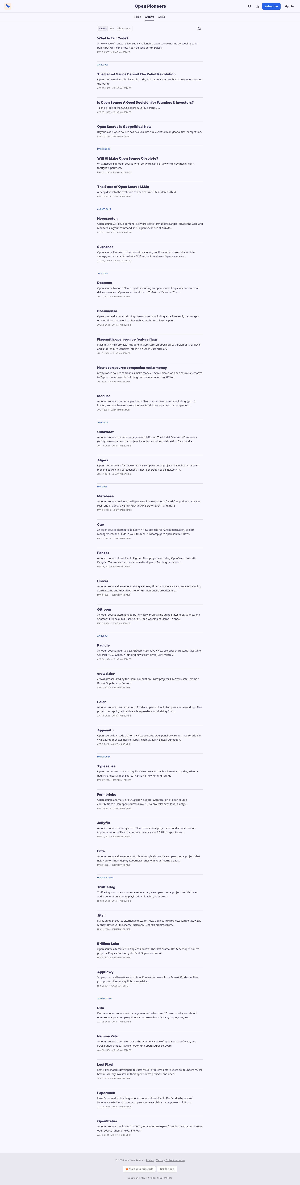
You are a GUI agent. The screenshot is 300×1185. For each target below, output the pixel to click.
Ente (101, 851)
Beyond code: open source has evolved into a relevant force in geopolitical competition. (149, 132)
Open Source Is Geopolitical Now (124, 127)
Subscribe (271, 6)
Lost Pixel (105, 1065)
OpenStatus (107, 1121)
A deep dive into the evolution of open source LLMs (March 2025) (136, 192)
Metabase (105, 496)
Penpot (103, 553)
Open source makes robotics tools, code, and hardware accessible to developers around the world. (149, 81)
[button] (137, 17)
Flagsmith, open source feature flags (127, 339)
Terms (159, 1160)
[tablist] (114, 28)
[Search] (249, 6)
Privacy (150, 1160)
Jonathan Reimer (120, 52)
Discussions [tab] (123, 28)
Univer (102, 581)
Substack (133, 1177)
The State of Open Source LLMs (123, 187)
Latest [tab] (102, 28)
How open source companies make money (132, 368)
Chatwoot (105, 432)
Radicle (103, 645)
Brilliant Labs (108, 944)
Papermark (106, 1093)
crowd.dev (106, 674)
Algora (102, 460)
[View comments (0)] (106, 57)
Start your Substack (141, 1169)
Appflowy (105, 972)
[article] (150, 47)
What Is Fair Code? (112, 38)
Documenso (107, 311)
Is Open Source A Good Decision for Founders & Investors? (145, 103)
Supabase (105, 247)
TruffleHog (106, 887)
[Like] (99, 237)
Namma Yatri (107, 1036)
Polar (101, 702)
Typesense (106, 766)
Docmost (104, 283)
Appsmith (105, 730)
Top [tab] (112, 28)
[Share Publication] (257, 6)
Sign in (289, 6)
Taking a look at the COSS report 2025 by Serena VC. (128, 107)
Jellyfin (103, 823)
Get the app (167, 1169)
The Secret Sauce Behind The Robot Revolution (136, 74)
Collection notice (175, 1160)
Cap (100, 525)
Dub (100, 1008)
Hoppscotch (107, 219)
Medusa (103, 396)
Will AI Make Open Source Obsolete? (127, 158)
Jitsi (101, 915)
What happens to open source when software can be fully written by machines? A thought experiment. (145, 165)
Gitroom (104, 609)
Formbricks (106, 795)
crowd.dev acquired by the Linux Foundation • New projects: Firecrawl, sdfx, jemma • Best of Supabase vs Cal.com (148, 681)
